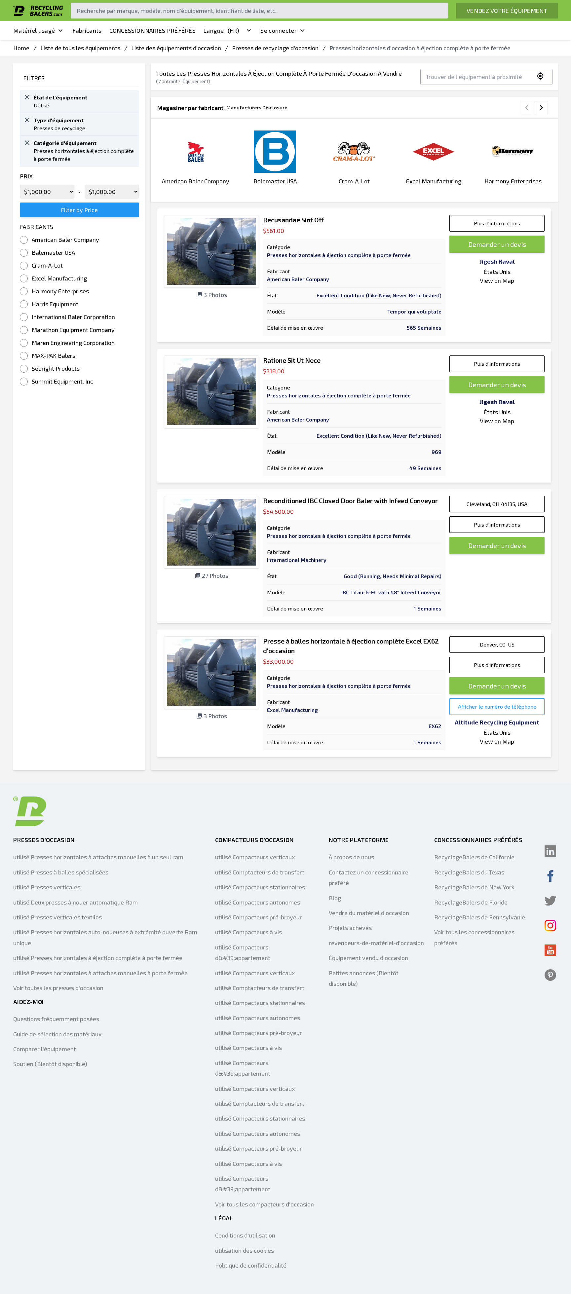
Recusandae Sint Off (293, 220)
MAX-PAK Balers (53, 355)
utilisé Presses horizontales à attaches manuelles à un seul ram (98, 857)
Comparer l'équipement (44, 1049)
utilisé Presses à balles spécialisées (60, 872)
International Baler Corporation (73, 316)
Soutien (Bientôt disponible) (50, 1063)
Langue (221, 30)
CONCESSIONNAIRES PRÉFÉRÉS (152, 30)
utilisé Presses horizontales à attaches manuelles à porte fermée (100, 973)
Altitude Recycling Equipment (497, 722)
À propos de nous (351, 857)
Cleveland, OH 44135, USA (497, 504)
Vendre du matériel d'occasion (369, 912)
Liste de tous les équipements (80, 48)
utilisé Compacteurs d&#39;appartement (242, 952)
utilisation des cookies (244, 1250)
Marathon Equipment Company (73, 329)
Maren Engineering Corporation (73, 342)
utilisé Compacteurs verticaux (255, 857)
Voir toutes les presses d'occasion (58, 987)
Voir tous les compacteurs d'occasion (264, 1204)
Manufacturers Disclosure (256, 107)
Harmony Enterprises (60, 291)
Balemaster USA (53, 252)
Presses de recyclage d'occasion (275, 48)
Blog (335, 898)
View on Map (497, 280)
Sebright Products (56, 368)
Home (21, 48)
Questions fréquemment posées (56, 1018)
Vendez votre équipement (507, 10)
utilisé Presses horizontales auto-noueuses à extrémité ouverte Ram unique (105, 937)
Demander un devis (497, 244)
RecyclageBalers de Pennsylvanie (479, 917)
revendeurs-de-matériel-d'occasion (376, 942)
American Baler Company (65, 239)
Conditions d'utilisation (245, 1235)
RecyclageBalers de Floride (471, 902)
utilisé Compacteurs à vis (248, 932)
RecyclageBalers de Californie (474, 857)
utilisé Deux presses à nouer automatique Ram (75, 902)
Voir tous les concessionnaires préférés (474, 937)
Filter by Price (79, 209)
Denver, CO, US (497, 644)
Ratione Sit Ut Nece (292, 360)
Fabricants (87, 30)
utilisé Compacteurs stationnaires (260, 887)
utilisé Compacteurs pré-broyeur (258, 917)
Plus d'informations (497, 223)
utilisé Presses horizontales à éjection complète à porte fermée (97, 957)
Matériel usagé (34, 30)
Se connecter (278, 30)
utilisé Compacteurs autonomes (257, 902)
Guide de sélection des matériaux (57, 1034)
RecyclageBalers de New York (474, 887)
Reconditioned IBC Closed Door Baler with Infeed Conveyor (350, 500)
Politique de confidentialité (250, 1265)
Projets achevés (350, 927)
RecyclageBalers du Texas (469, 872)
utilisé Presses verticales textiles (57, 917)
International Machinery (296, 560)
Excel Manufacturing (59, 278)
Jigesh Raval (497, 261)
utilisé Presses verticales (46, 887)
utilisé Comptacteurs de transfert (259, 872)
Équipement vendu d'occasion (368, 957)
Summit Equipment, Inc (62, 381)
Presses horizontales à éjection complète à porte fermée (339, 255)
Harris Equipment (55, 304)
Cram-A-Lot (47, 265)
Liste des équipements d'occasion (176, 48)
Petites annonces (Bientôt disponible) (364, 978)
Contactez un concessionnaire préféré (368, 877)
